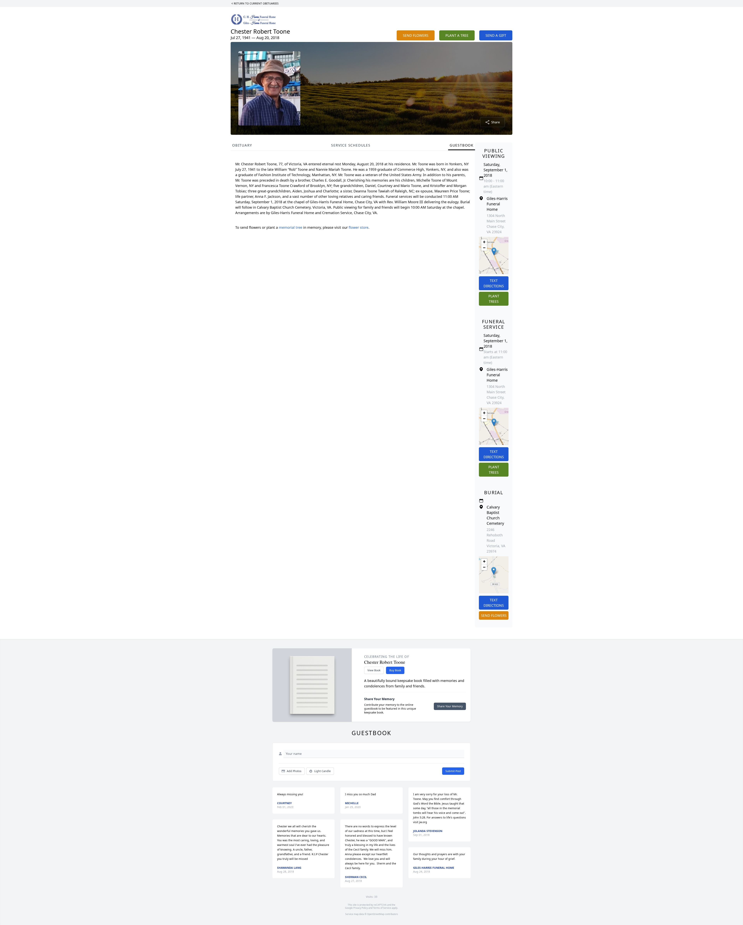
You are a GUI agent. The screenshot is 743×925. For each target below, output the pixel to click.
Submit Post (453, 771)
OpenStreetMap (375, 914)
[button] (493, 251)
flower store (358, 227)
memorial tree (290, 227)
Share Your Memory (450, 706)
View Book (373, 670)
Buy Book (395, 670)
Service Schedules (351, 145)
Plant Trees (493, 299)
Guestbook (461, 145)
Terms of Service (382, 908)
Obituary (242, 145)
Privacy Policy (360, 908)
